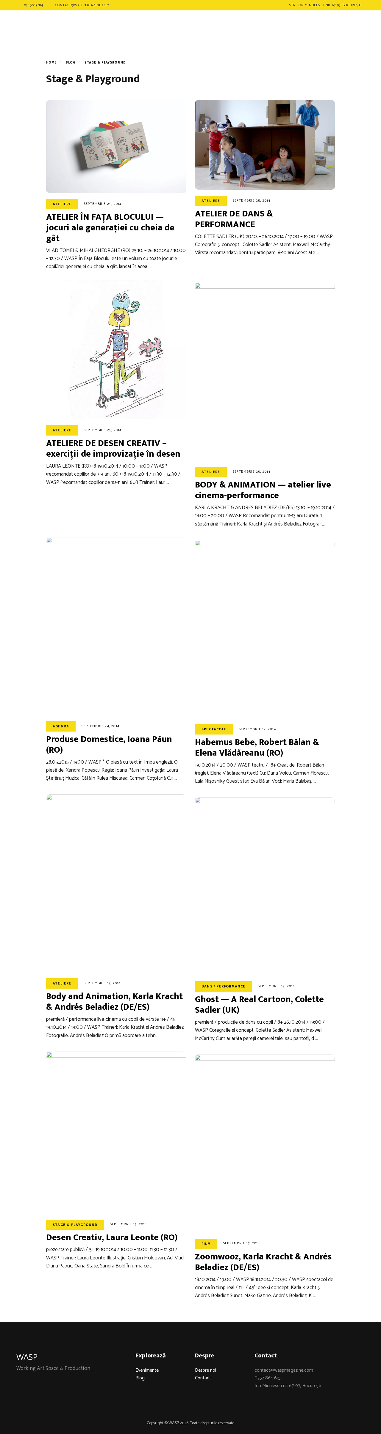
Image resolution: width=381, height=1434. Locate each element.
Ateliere (62, 204)
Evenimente (147, 1370)
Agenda (61, 726)
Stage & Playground (75, 1225)
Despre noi (205, 1370)
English (344, 27)
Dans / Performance (224, 986)
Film (206, 1244)
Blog (140, 1378)
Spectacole (214, 729)
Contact (203, 1378)
